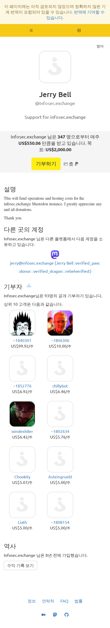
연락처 (48, 601)
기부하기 (46, 164)
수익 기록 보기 (20, 565)
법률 (78, 601)
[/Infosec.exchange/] (79, 30)
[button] (31, 30)
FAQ (64, 601)
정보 (32, 601)
